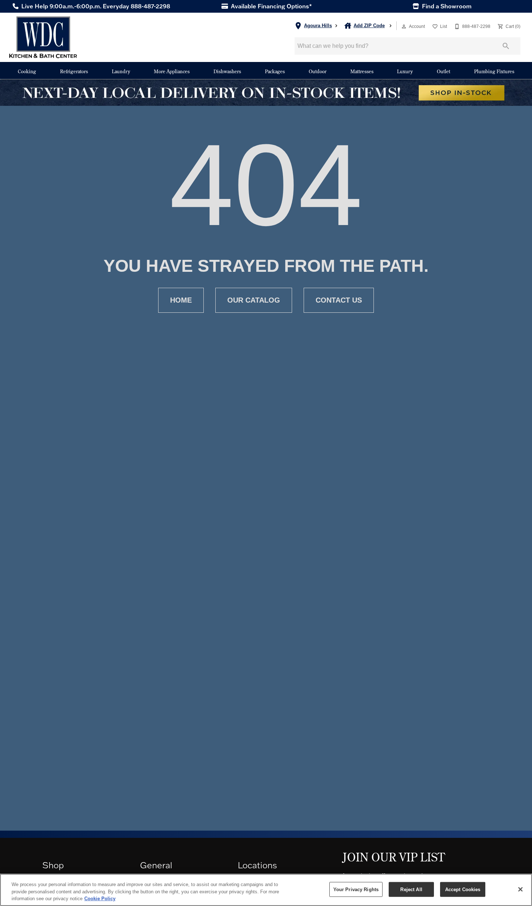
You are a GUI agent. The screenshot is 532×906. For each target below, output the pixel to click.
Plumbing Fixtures (494, 71)
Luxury (405, 71)
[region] (266, 890)
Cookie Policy (99, 898)
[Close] (520, 889)
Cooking (27, 71)
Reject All (411, 889)
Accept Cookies (463, 889)
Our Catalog (253, 300)
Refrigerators (74, 71)
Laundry (121, 71)
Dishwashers (227, 71)
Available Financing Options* (270, 6)
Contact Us (339, 300)
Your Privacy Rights (356, 889)
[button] (404, 26)
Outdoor (317, 71)
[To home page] (43, 37)
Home (181, 300)
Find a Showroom (446, 6)
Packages (275, 71)
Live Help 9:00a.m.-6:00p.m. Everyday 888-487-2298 (95, 6)
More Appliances (172, 71)
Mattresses (361, 71)
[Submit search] (506, 46)
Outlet (443, 71)
